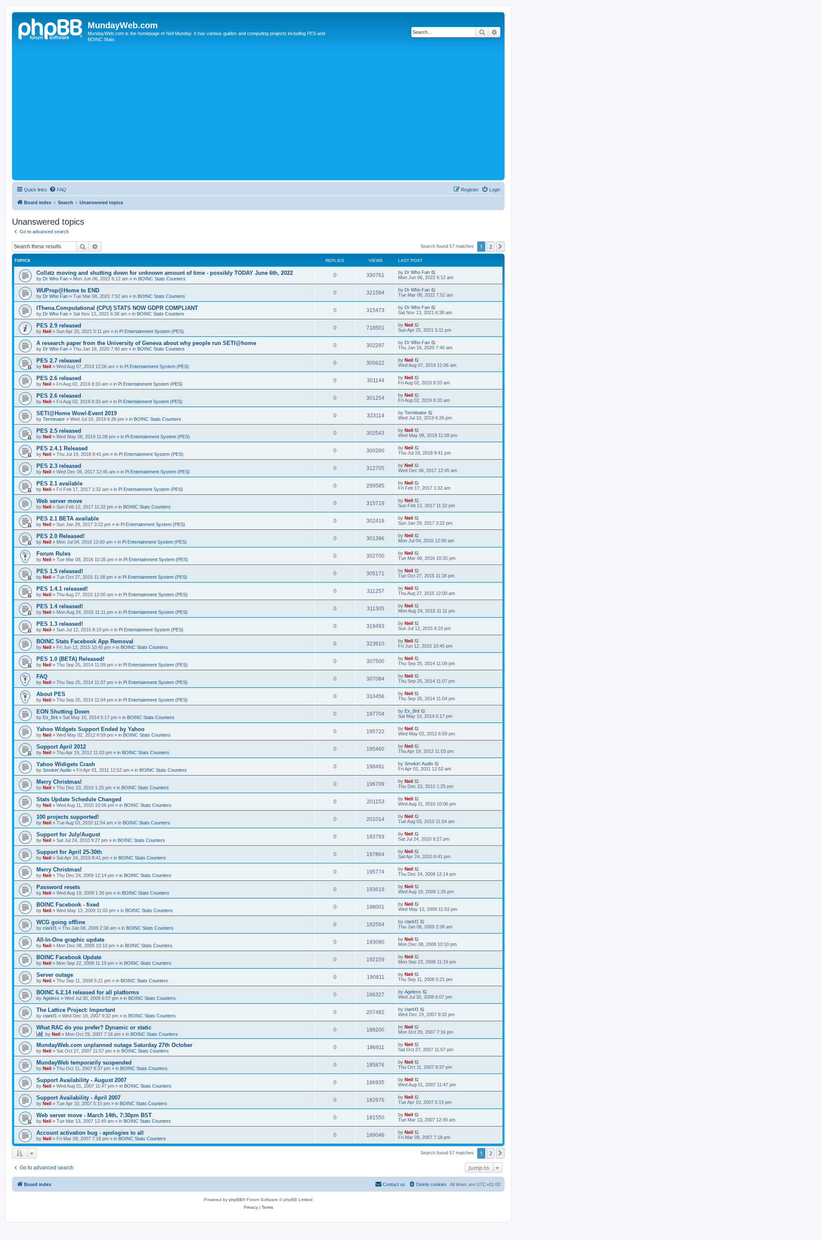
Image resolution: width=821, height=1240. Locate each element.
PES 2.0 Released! (60, 536)
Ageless (51, 998)
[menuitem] (57, 189)
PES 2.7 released (58, 360)
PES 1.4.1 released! (62, 589)
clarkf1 (50, 928)
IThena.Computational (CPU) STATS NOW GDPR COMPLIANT (117, 308)
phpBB (235, 1199)
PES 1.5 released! (59, 571)
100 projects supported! (67, 817)
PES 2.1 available (59, 483)
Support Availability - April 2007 (78, 1097)
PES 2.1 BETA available (67, 518)
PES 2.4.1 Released (62, 448)
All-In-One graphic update (70, 940)
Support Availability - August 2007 (81, 1080)
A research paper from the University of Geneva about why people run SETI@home (146, 343)
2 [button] (490, 246)
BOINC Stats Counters (162, 278)
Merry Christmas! (59, 782)
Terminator (54, 419)
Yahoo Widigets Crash (65, 764)
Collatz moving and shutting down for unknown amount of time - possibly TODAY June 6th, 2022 (164, 273)
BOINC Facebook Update (68, 957)
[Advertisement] (270, 114)
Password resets (58, 887)
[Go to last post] (434, 272)
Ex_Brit (50, 717)
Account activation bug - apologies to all (90, 1133)
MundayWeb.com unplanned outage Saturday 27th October (114, 1045)
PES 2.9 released (58, 325)
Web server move (59, 501)
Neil (47, 331)
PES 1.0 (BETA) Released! (70, 659)
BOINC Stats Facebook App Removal (84, 641)
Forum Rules (53, 553)
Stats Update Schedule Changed (78, 799)
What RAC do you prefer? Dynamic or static (93, 1027)
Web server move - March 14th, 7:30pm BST (94, 1115)
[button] (500, 246)
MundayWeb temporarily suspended (84, 1062)
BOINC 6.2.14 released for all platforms (87, 992)
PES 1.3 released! (59, 624)
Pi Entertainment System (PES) (151, 331)
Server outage (54, 975)
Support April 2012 (61, 746)
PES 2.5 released (58, 431)
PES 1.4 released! (59, 606)
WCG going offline (60, 922)
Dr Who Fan (55, 278)
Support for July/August (68, 834)
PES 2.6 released (58, 378)
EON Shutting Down (62, 711)
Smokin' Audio (57, 770)
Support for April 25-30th (69, 852)
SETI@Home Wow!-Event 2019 (76, 413)
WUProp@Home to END (67, 290)
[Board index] (51, 28)
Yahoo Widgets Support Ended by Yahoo (90, 729)
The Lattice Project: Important (75, 1010)
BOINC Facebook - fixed (67, 904)
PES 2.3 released (58, 466)
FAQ (41, 676)
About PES (50, 694)
